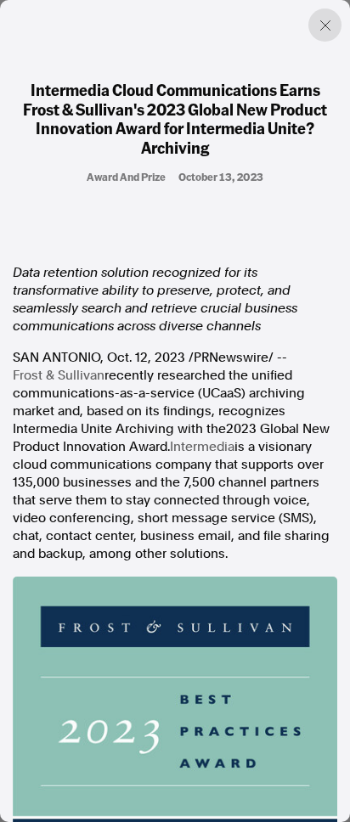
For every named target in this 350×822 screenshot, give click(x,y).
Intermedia (202, 446)
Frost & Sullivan (58, 375)
